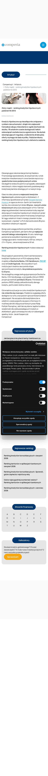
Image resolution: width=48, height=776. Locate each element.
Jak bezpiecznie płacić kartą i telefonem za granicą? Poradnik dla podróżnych (22, 339)
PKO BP (43, 261)
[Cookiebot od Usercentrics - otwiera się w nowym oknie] (35, 344)
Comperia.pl (8, 84)
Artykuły (17, 84)
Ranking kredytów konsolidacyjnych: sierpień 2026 (23, 456)
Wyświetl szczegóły (33, 412)
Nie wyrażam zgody (24, 431)
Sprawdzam (12, 556)
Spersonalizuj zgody (24, 424)
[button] (43, 45)
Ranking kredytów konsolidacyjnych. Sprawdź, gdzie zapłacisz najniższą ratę (24, 473)
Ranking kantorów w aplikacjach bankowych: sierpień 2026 (23, 465)
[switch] (42, 389)
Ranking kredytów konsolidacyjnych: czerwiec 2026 (23, 489)
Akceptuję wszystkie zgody (24, 418)
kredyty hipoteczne (8, 116)
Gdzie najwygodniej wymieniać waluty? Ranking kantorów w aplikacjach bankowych (22, 481)
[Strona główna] (11, 45)
